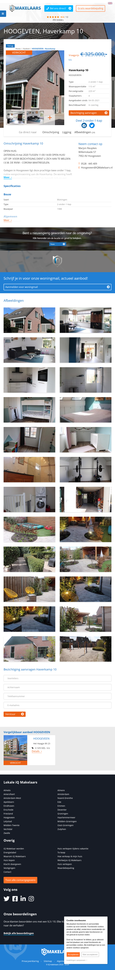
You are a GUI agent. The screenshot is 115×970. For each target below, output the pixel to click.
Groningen (63, 813)
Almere (61, 790)
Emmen (61, 805)
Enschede (8, 809)
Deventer (62, 809)
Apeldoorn (9, 802)
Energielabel (10, 852)
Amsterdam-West (12, 798)
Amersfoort (9, 794)
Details (36, 751)
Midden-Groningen (67, 821)
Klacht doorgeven (12, 864)
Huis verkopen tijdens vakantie (73, 848)
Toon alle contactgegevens (20, 880)
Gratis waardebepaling (90, 8)
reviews (58, 20)
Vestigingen (9, 868)
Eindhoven (9, 805)
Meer (7, 177)
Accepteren (73, 954)
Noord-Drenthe (65, 798)
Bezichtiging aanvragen (84, 112)
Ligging (66, 132)
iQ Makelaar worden (14, 848)
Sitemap (48, 961)
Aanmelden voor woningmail (21, 287)
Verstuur (10, 714)
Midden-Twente (11, 825)
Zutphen (62, 829)
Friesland (8, 813)
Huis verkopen (65, 864)
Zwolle (7, 833)
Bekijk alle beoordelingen (19, 933)
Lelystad (8, 821)
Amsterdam (63, 794)
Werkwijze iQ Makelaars (69, 860)
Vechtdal (8, 829)
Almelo (7, 790)
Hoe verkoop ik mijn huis (70, 856)
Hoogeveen (9, 817)
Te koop (61, 852)
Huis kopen (9, 860)
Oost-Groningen (66, 825)
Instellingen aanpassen (76, 960)
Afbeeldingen (84, 132)
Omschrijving (50, 132)
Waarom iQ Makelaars (15, 856)
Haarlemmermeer (66, 817)
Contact (7, 871)
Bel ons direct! (58, 8)
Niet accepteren (90, 954)
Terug (10, 45)
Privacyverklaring (30, 961)
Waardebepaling (66, 868)
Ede (59, 802)
